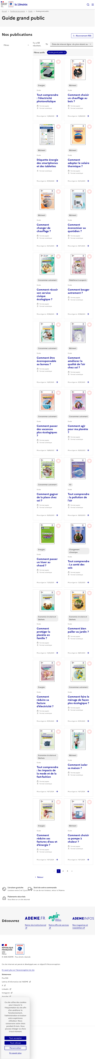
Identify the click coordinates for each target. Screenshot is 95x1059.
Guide (30, 11)
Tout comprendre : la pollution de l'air (78, 497)
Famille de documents (17, 11)
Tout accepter (15, 1038)
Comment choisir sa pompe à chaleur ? (78, 838)
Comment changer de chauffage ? (44, 228)
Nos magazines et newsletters (80, 926)
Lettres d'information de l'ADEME (15, 982)
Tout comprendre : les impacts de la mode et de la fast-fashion (47, 772)
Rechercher (88, 4)
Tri (47, 44)
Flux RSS (5, 978)
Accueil (4, 11)
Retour (40, 877)
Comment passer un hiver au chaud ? (47, 562)
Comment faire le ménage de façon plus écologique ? (78, 700)
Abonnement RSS (83, 35)
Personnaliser (15, 1048)
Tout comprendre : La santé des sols (78, 564)
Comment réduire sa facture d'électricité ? (45, 701)
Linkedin (5, 989)
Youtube (5, 996)
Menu (92, 4)
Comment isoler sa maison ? (77, 766)
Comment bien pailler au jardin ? (78, 630)
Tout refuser (15, 1043)
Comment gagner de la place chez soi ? (47, 497)
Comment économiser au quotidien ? (77, 228)
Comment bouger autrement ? (78, 291)
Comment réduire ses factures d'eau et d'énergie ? (47, 840)
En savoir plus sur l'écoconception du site (18, 970)
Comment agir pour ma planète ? (78, 429)
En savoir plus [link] (15, 1053)
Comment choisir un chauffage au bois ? (78, 98)
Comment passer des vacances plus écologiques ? (47, 430)
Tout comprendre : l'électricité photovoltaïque (47, 98)
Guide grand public (55, 52)
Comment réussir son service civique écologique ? (47, 294)
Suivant (72, 871)
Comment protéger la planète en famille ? (43, 633)
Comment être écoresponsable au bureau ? (46, 361)
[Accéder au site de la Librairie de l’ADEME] (21, 4)
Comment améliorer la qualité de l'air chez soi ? (76, 362)
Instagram (6, 993)
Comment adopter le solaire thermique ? (78, 163)
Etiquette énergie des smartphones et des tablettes (47, 163)
